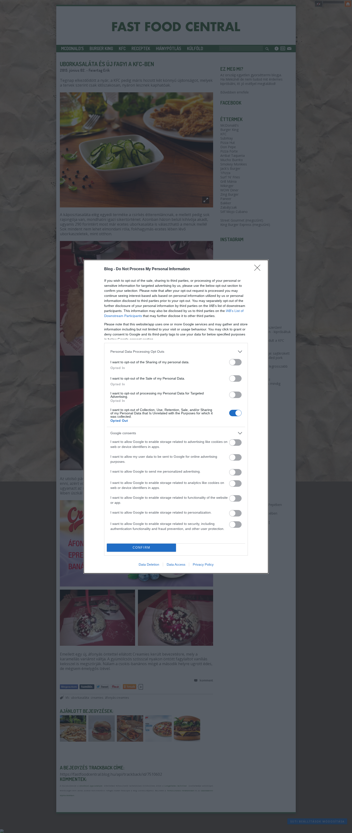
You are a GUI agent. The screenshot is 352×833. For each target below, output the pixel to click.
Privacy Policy (203, 564)
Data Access (176, 564)
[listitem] (176, 351)
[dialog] (176, 416)
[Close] (258, 269)
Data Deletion (149, 564)
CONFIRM (141, 547)
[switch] (235, 362)
